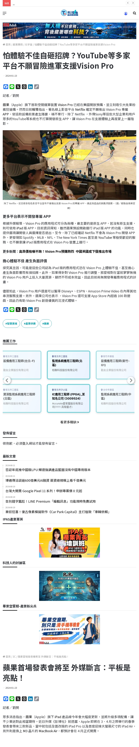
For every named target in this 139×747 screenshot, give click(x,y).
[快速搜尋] (134, 14)
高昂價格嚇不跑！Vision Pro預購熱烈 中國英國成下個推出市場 (65, 251)
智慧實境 (12, 323)
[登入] (126, 14)
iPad (19, 228)
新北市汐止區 (60, 389)
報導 (35, 109)
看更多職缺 (68, 422)
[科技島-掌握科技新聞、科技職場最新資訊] (69, 12)
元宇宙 (28, 44)
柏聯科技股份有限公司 (64, 370)
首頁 (8, 44)
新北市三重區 (60, 356)
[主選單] (4, 14)
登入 (25, 443)
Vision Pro (65, 104)
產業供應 (31, 323)
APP (6, 114)
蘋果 (6, 104)
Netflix (80, 109)
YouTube (105, 237)
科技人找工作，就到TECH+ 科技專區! (39, 3)
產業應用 (18, 44)
